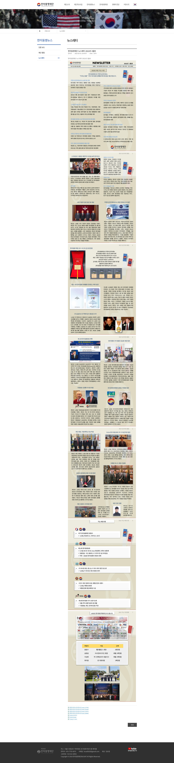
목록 (132, 725)
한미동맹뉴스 (91, 4)
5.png (73, 715)
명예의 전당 (115, 4)
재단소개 (67, 4)
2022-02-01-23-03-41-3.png (79, 711)
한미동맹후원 (103, 4)
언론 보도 (42, 47)
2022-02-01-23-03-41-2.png (79, 709)
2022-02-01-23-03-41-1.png (79, 707)
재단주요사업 (78, 4)
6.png (73, 717)
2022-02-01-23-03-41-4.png (79, 713)
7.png (73, 719)
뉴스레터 (41, 58)
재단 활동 (42, 52)
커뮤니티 (126, 4)
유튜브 (132, 749)
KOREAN (135, 4)
